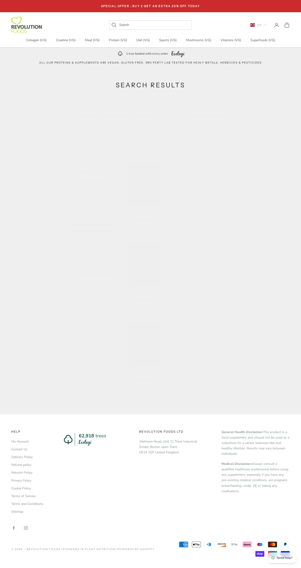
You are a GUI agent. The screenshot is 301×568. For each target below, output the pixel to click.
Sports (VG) (168, 40)
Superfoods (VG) (262, 40)
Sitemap (17, 511)
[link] (150, 54)
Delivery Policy (22, 457)
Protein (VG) (118, 40)
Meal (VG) (92, 40)
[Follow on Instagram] (26, 528)
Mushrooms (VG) (198, 40)
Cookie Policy (21, 488)
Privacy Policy (21, 480)
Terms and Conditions (27, 504)
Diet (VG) (143, 40)
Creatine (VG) (65, 40)
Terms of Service (23, 496)
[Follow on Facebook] (13, 528)
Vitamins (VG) (231, 40)
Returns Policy (21, 472)
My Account (20, 441)
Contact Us (19, 449)
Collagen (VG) (36, 40)
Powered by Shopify (136, 549)
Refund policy (21, 465)
